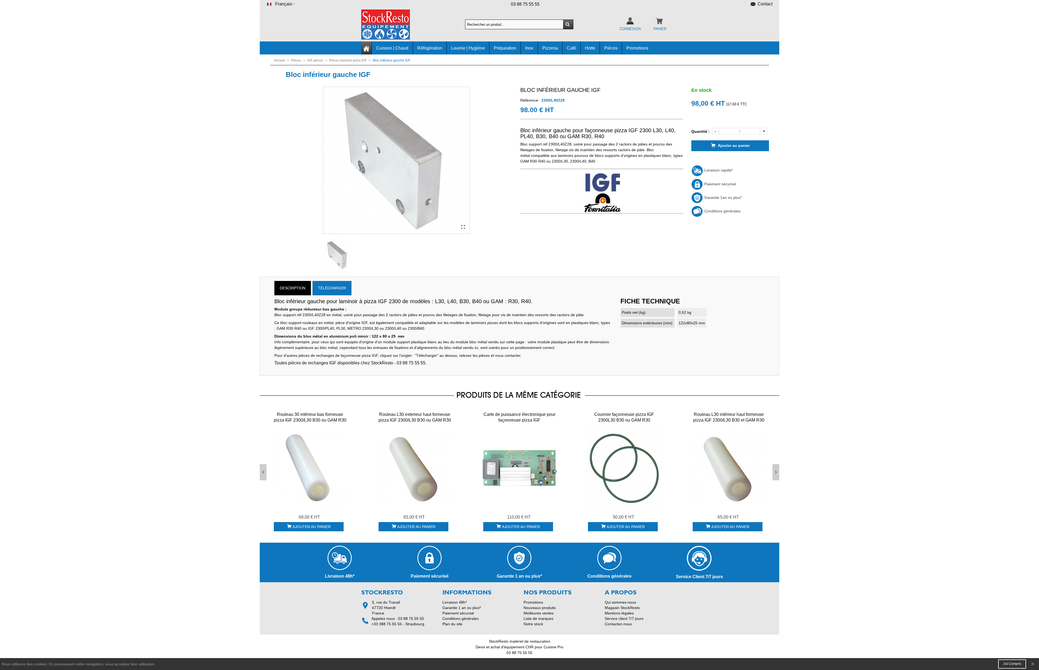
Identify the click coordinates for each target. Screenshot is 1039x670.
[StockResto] (391, 24)
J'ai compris (1012, 664)
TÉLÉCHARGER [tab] (332, 288)
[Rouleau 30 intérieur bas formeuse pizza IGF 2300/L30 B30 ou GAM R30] (310, 468)
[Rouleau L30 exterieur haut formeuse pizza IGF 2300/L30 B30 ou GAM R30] (415, 468)
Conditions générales (722, 211)
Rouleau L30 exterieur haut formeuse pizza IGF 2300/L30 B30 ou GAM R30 (415, 417)
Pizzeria (550, 48)
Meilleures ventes (539, 613)
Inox (529, 48)
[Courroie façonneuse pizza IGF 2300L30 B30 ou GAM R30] (624, 468)
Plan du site (452, 624)
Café (571, 48)
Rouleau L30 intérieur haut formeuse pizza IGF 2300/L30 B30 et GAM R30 (728, 417)
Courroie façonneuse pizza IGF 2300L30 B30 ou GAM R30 (624, 417)
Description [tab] (292, 288)
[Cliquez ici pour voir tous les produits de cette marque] (601, 192)
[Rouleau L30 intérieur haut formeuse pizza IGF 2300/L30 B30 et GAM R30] (729, 468)
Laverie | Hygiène (468, 48)
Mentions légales (619, 613)
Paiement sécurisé (719, 184)
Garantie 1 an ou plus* (461, 608)
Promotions (637, 48)
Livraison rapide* (718, 170)
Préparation (505, 48)
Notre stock (533, 624)
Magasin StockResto (622, 608)
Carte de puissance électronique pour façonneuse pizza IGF (519, 417)
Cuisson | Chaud (392, 48)
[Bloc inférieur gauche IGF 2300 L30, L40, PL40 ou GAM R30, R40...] (463, 227)
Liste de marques (538, 618)
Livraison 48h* (454, 602)
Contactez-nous (618, 624)
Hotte (590, 48)
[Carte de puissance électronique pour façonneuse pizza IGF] (519, 468)
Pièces (610, 48)
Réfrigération (429, 48)
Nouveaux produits (540, 608)
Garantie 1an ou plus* (722, 197)
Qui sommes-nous (620, 602)
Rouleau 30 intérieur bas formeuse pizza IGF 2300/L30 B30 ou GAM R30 (310, 417)
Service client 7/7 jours (624, 618)
